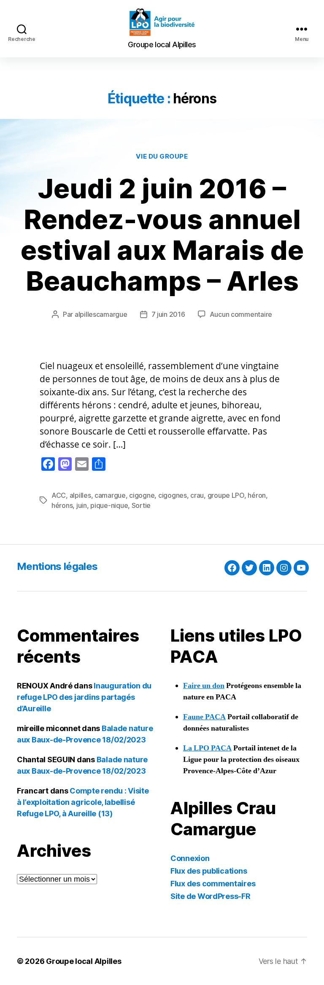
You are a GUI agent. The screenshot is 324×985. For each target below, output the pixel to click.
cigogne (141, 495)
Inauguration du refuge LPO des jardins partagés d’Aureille (84, 697)
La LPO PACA (207, 748)
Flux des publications (208, 870)
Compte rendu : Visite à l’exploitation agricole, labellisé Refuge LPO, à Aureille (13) (83, 802)
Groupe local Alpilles (83, 961)
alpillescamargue (101, 314)
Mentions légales (57, 566)
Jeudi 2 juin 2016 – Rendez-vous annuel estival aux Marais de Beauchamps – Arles (162, 234)
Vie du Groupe (162, 156)
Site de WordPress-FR (210, 896)
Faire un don (203, 686)
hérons (62, 505)
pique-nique (109, 505)
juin (81, 505)
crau (197, 495)
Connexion (190, 858)
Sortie (141, 505)
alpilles (80, 495)
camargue (110, 495)
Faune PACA (204, 717)
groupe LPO (226, 495)
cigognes (172, 495)
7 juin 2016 (168, 314)
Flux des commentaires (212, 883)
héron (257, 495)
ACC (58, 495)
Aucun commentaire (241, 314)
